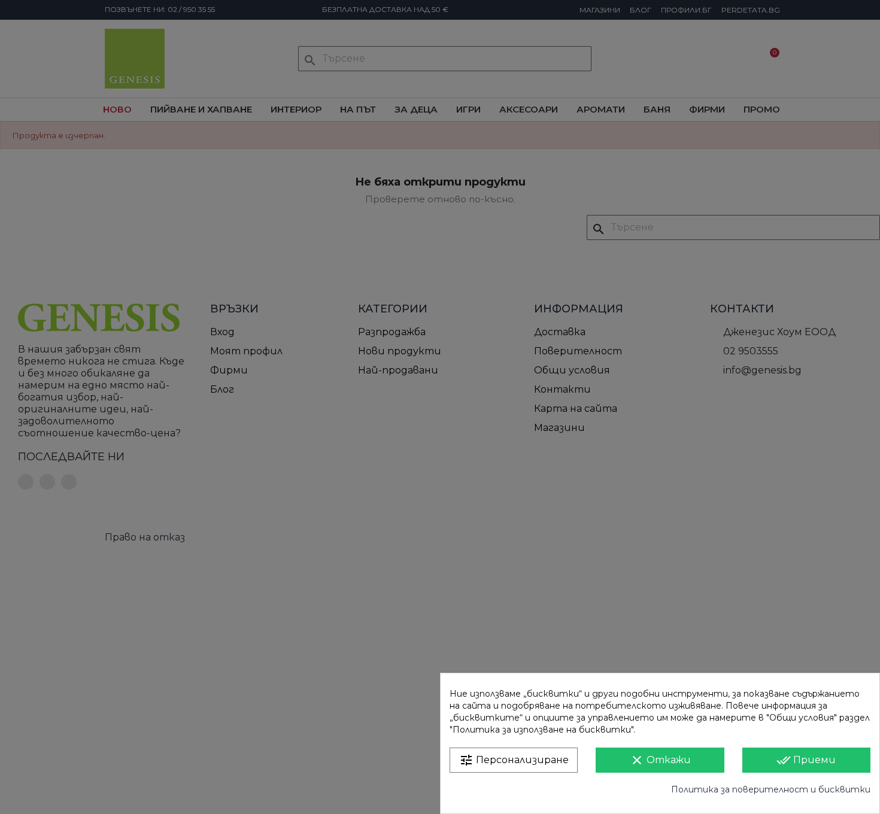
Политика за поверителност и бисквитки (770, 789)
